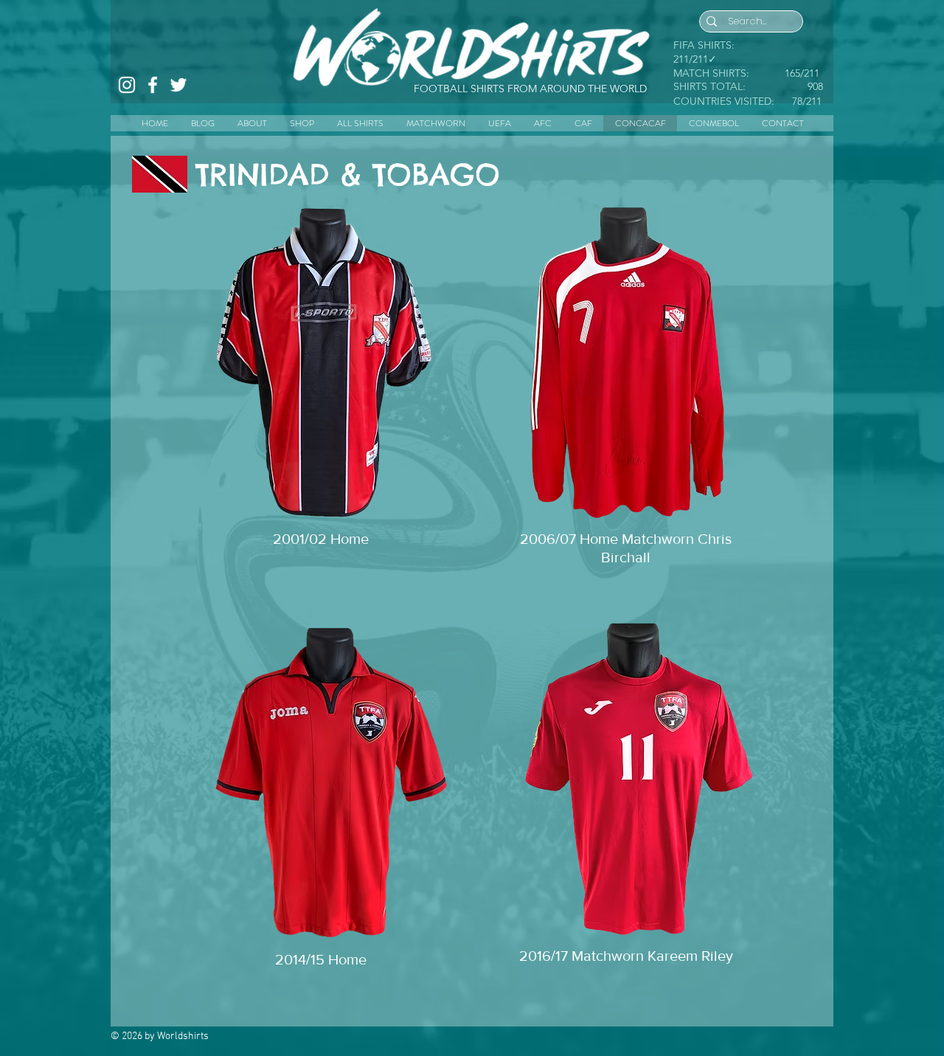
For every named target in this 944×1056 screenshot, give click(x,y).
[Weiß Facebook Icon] (153, 85)
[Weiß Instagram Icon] (127, 85)
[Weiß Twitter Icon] (178, 85)
